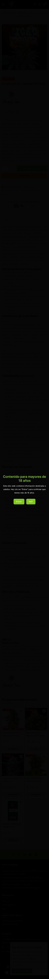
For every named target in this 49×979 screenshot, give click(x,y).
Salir (31, 501)
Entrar (19, 501)
